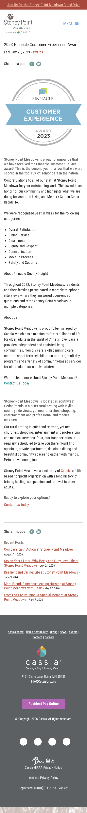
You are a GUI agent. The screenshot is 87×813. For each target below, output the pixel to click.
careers (49, 637)
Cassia (66, 471)
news (63, 632)
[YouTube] (67, 741)
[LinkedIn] (38, 741)
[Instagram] (52, 741)
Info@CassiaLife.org (43, 681)
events (73, 632)
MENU (68, 23)
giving (53, 632)
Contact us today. (17, 504)
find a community (37, 632)
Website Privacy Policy (43, 778)
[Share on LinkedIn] (38, 63)
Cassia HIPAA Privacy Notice (43, 768)
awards (38, 52)
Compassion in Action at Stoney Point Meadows (39, 549)
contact (37, 637)
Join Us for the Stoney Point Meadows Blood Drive (43, 5)
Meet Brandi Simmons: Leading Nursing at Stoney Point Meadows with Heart (40, 586)
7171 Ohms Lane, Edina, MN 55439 (43, 677)
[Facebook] (23, 741)
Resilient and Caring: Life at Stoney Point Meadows (41, 572)
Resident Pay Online (44, 703)
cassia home (16, 632)
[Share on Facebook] (31, 63)
